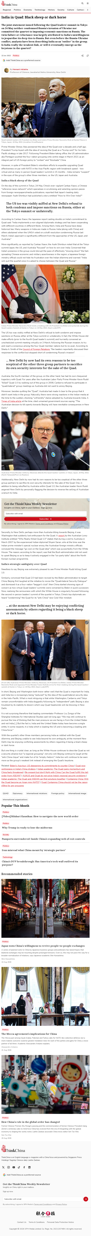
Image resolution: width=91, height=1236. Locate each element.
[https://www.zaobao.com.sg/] (45, 1214)
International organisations (15, 799)
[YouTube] (14, 1167)
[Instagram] (8, 1167)
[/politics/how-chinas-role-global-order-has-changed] (45, 1084)
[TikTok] (19, 1167)
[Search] (82, 3)
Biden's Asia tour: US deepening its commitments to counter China (42, 765)
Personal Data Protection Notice (60, 1222)
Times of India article (11, 401)
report (61, 535)
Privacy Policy (62, 524)
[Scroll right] (88, 10)
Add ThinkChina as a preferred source (23, 60)
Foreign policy (57, 793)
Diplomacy (17, 793)
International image (77, 793)
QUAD (6, 793)
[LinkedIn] (29, 1167)
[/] (9, 3)
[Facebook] (24, 1167)
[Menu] (88, 3)
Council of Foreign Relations (36, 349)
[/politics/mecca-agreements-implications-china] (45, 996)
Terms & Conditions (37, 1222)
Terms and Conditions (44, 524)
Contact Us (21, 1222)
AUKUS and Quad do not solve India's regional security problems (54, 775)
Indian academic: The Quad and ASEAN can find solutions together (33, 779)
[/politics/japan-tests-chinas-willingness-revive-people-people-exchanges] (45, 908)
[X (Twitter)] (3, 1167)
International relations (37, 793)
